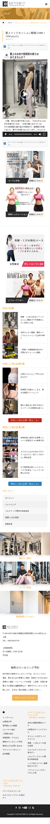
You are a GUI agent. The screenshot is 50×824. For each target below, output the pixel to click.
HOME (4, 712)
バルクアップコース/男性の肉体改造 (37, 757)
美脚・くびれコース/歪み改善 (37, 744)
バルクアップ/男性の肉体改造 (17, 511)
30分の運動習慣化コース (37, 724)
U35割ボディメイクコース (37, 730)
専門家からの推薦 (10, 726)
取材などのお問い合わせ (12, 746)
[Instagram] (19, 807)
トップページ (8, 717)
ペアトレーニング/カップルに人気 (37, 771)
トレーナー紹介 (9, 730)
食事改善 (8, 524)
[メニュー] (46, 4)
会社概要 (6, 754)
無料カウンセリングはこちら (25, 698)
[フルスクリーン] (44, 134)
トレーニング (10, 504)
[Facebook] (16, 807)
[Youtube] (24, 807)
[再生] (6, 134)
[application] (25, 94)
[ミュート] (40, 134)
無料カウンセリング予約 (12, 742)
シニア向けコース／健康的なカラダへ (37, 764)
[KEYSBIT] (14, 4)
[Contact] (29, 807)
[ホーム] (3, 23)
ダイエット (9, 498)
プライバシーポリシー (12, 750)
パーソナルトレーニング (37, 715)
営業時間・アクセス (11, 738)
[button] (25, 94)
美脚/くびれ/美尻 (12, 517)
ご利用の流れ (8, 734)
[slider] (23, 134)
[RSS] (33, 807)
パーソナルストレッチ (12, 791)
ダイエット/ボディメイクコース (37, 737)
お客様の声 (7, 722)
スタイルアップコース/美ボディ (37, 751)
